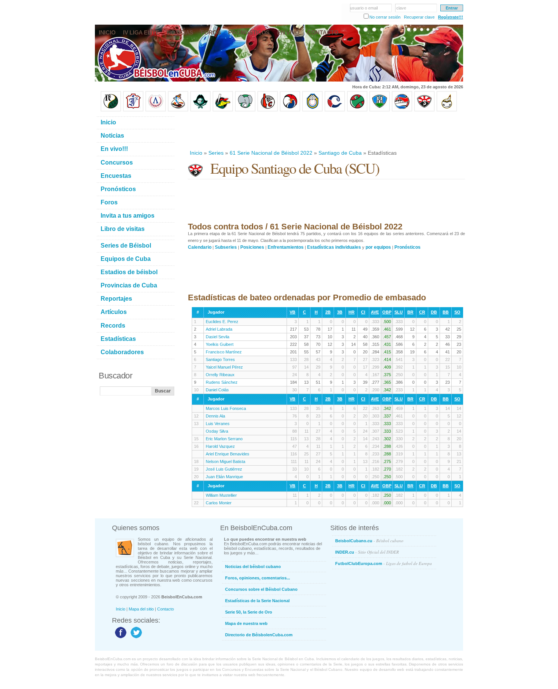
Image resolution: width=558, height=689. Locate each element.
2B (328, 312)
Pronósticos (407, 247)
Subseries (226, 247)
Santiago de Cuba (340, 153)
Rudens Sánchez (222, 382)
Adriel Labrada (219, 329)
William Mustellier (221, 495)
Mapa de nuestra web (246, 623)
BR (410, 312)
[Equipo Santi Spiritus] (290, 110)
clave (401, 8)
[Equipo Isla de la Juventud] (200, 110)
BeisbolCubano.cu (369, 540)
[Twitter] (135, 638)
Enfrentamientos (286, 247)
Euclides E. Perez (222, 321)
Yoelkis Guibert (219, 344)
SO (457, 312)
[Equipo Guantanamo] (447, 110)
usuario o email (364, 8)
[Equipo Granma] (402, 110)
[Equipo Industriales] (133, 110)
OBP (386, 312)
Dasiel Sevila (217, 336)
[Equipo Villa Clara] (267, 110)
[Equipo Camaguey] (335, 110)
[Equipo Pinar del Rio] (111, 110)
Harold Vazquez (220, 446)
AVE (375, 312)
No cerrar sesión (384, 17)
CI (363, 312)
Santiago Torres (220, 359)
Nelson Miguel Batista (225, 461)
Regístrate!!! (450, 17)
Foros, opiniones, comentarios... (257, 578)
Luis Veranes (218, 423)
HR (351, 312)
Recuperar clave (419, 17)
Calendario (199, 247)
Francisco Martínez (224, 352)
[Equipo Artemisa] (155, 110)
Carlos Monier (219, 503)
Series (216, 153)
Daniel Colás (217, 390)
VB (292, 312)
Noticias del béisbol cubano (253, 566)
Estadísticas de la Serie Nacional (257, 600)
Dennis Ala (215, 416)
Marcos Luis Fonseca (226, 408)
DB (434, 312)
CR (422, 312)
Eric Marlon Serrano (224, 438)
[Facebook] (120, 638)
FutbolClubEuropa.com (383, 563)
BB (446, 312)
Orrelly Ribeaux (220, 374)
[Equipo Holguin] (379, 110)
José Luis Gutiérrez (224, 469)
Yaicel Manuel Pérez (224, 367)
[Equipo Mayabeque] (178, 110)
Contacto (165, 609)
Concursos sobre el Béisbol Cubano (261, 589)
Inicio (196, 153)
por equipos (378, 247)
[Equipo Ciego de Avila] (312, 110)
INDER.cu (367, 552)
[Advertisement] (326, 130)
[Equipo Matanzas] (223, 110)
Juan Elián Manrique (224, 476)
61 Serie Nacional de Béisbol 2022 (271, 153)
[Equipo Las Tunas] (357, 110)
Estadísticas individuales (334, 247)
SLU (398, 312)
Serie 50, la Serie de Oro (248, 612)
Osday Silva (217, 431)
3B (339, 312)
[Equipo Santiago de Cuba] (424, 110)
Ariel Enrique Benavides (227, 454)
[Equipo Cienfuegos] (245, 110)
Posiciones (252, 247)
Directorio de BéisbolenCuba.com (259, 634)
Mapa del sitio (141, 609)
